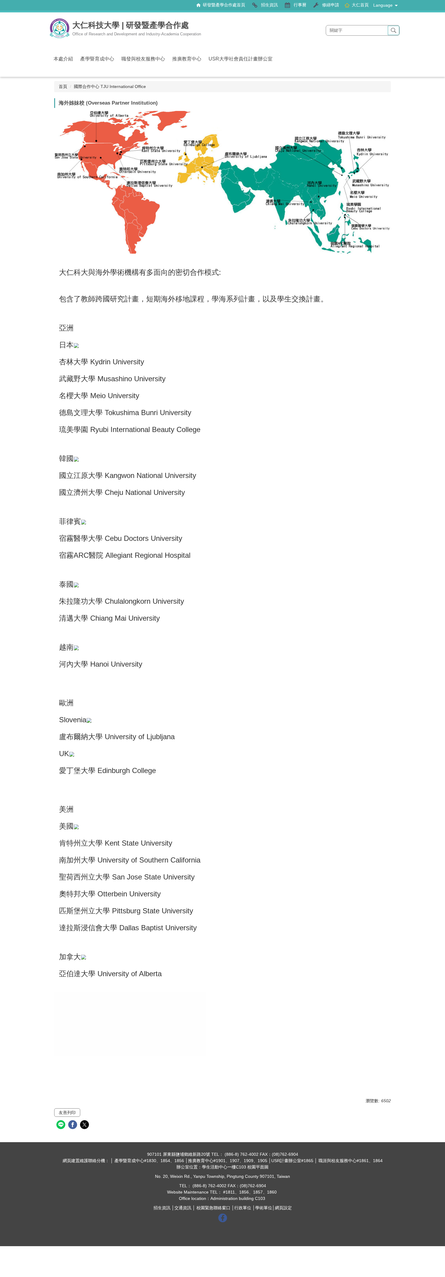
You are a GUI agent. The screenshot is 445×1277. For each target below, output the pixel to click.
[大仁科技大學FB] (222, 1217)
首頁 (63, 86)
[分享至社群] (61, 1125)
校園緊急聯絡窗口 (213, 1207)
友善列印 (67, 1112)
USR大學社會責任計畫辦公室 (240, 58)
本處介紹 (63, 58)
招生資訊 (161, 1207)
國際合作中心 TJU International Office (110, 86)
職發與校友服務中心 (143, 58)
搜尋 (393, 30)
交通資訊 (182, 1207)
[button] (222, 1062)
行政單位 (242, 1207)
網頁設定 (283, 1207)
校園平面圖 (258, 1167)
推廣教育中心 (186, 58)
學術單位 (263, 1207)
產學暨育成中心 (97, 58)
